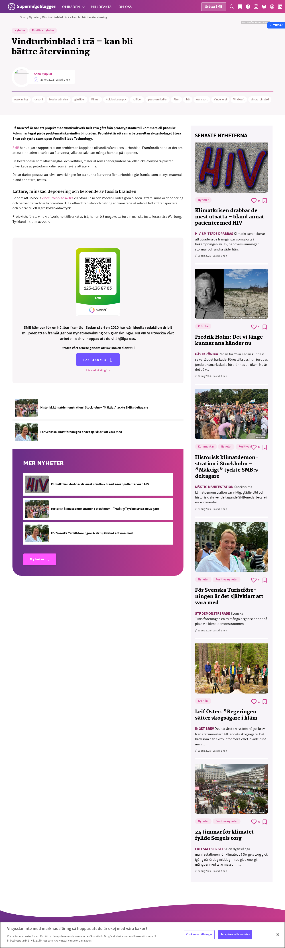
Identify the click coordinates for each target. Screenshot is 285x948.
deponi (39, 99)
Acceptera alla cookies (235, 934)
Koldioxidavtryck (116, 99)
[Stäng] (278, 934)
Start (23, 17)
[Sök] (232, 6)
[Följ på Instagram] (256, 6)
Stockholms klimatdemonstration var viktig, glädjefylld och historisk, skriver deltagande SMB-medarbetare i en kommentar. (231, 495)
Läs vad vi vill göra (98, 370)
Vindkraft (238, 99)
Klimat (95, 99)
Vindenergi (220, 99)
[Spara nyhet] (264, 200)
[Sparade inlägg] (240, 6)
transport (202, 99)
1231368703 (94, 359)
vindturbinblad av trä (57, 198)
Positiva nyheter (43, 30)
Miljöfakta (101, 6)
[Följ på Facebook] (248, 6)
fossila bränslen (58, 99)
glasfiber (79, 99)
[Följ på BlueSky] (264, 6)
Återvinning (21, 99)
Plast (176, 99)
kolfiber (137, 99)
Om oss (125, 6)
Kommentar (206, 446)
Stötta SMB (213, 7)
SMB (15, 148)
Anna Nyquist (43, 74)
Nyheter (34, 17)
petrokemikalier (157, 99)
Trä (188, 99)
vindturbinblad (260, 99)
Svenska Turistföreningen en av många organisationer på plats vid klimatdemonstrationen (231, 618)
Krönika (203, 326)
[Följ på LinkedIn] (280, 6)
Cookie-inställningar (199, 934)
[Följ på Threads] (272, 6)
